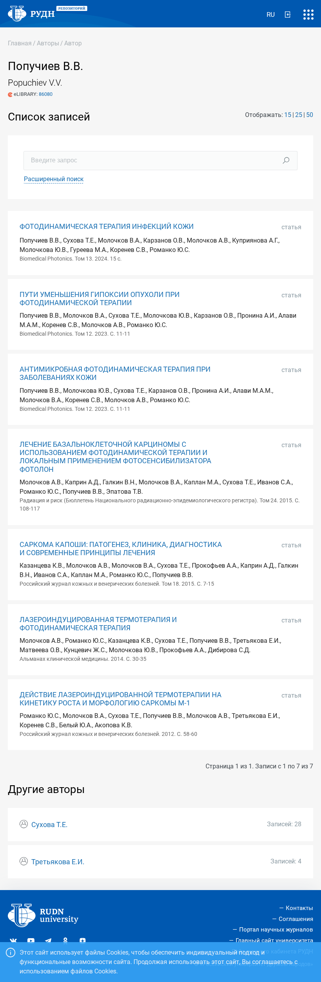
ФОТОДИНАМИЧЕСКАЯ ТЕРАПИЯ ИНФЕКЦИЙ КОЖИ (107, 226)
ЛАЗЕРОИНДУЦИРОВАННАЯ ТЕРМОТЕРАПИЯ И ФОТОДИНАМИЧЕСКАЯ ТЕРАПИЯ (98, 624)
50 (309, 115)
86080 (45, 94)
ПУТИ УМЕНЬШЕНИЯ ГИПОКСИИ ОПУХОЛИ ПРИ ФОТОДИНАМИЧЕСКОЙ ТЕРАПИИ (100, 299)
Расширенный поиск (54, 179)
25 (298, 115)
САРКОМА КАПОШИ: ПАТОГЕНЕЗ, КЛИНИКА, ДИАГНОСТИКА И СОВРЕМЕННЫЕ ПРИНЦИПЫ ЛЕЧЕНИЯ (121, 549)
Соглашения (296, 919)
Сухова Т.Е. (49, 825)
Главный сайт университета (274, 940)
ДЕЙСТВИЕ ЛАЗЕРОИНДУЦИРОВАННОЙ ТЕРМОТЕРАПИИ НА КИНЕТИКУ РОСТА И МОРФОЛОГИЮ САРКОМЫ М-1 (121, 699)
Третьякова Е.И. (58, 862)
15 (287, 115)
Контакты (299, 908)
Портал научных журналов (276, 929)
